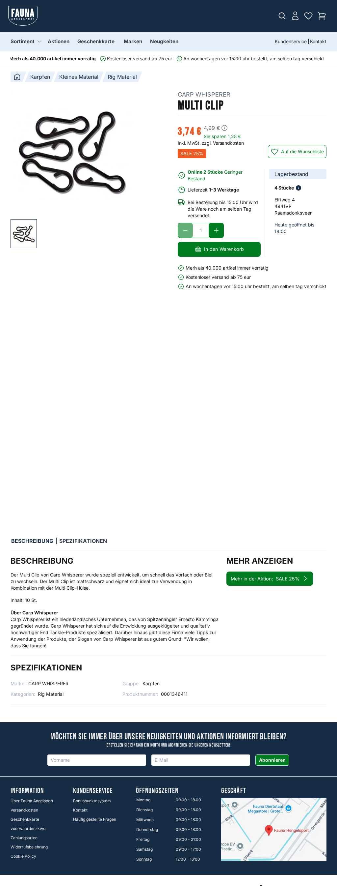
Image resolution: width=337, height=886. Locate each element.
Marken (133, 41)
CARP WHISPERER (204, 94)
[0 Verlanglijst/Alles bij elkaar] (308, 15)
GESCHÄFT (233, 791)
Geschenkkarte (96, 41)
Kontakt (318, 41)
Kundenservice (291, 41)
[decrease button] (185, 230)
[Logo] (23, 16)
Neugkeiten (164, 41)
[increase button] (216, 230)
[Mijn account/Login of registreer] (295, 15)
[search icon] (282, 15)
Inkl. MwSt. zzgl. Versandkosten (211, 143)
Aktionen (58, 41)
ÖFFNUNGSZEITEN (157, 791)
